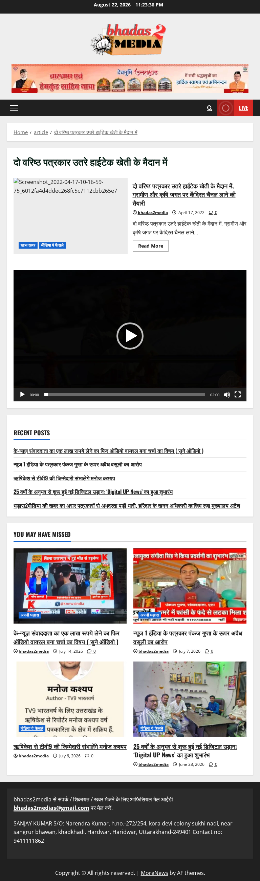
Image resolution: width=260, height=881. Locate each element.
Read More (153, 247)
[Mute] (226, 394)
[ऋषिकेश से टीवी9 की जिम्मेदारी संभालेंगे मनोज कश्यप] (70, 699)
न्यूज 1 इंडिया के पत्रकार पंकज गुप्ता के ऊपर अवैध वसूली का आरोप (78, 464)
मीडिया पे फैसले (52, 245)
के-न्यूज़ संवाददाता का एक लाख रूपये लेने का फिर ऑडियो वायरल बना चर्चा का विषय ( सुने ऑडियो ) (108, 450)
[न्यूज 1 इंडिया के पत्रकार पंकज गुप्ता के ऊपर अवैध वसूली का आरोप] (189, 586)
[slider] (124, 394)
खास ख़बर (28, 245)
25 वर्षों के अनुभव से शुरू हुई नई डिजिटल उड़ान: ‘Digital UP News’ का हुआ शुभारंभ (93, 491)
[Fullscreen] (237, 394)
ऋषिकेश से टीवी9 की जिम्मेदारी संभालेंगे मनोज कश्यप (64, 478)
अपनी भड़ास (30, 615)
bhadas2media (153, 212)
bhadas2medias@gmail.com (51, 808)
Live (243, 108)
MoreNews (154, 873)
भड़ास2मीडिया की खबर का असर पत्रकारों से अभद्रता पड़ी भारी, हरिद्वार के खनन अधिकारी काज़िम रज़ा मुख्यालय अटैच (127, 505)
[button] (14, 108)
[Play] (22, 394)
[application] (130, 335)
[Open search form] (209, 107)
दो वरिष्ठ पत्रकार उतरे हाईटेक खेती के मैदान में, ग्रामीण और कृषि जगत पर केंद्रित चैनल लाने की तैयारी (71, 216)
